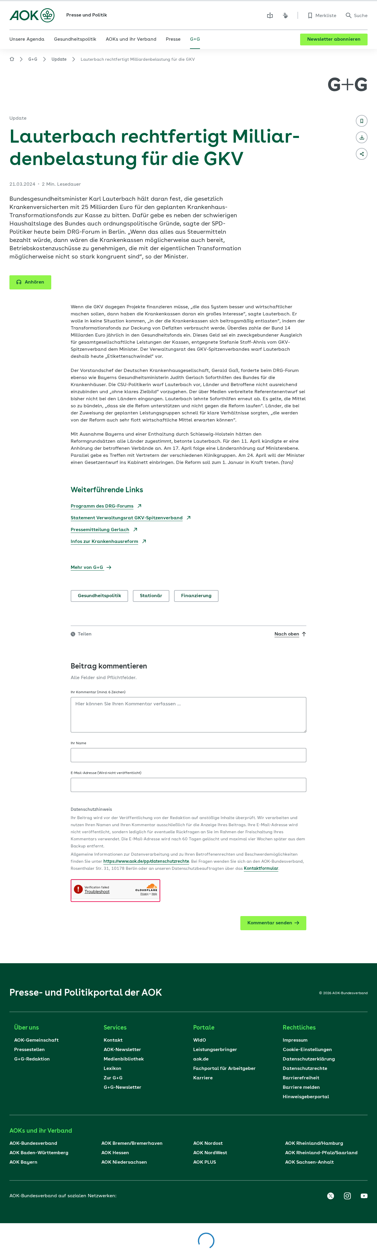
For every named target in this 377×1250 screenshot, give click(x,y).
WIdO (199, 1040)
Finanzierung (196, 596)
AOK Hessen (115, 1153)
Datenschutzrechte (305, 1068)
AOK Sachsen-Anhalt (309, 1162)
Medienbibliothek (124, 1059)
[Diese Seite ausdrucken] (362, 137)
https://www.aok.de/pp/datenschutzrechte (146, 861)
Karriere (203, 1078)
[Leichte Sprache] (270, 15)
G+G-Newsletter (122, 1087)
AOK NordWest (210, 1153)
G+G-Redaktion (32, 1059)
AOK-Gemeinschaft (36, 1040)
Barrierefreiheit (301, 1078)
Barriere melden (301, 1087)
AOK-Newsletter (122, 1050)
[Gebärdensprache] (285, 15)
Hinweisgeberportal (306, 1097)
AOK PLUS (204, 1162)
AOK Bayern (23, 1162)
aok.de (201, 1059)
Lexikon (112, 1068)
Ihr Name (78, 743)
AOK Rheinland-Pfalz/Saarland (321, 1153)
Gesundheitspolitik (99, 596)
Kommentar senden (269, 923)
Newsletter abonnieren (334, 39)
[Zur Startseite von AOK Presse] (11, 59)
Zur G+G (113, 1078)
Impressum (295, 1040)
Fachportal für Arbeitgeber (224, 1068)
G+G (32, 59)
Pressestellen (29, 1050)
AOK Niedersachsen (124, 1162)
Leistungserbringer (215, 1050)
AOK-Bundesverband (33, 1143)
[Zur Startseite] (31, 15)
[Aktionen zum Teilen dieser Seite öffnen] (362, 154)
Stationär (151, 596)
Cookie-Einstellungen (307, 1050)
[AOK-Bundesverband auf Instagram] (347, 1196)
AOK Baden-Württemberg (38, 1153)
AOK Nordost (208, 1143)
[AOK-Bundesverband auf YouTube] (364, 1196)
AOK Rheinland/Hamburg (314, 1143)
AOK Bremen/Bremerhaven (132, 1143)
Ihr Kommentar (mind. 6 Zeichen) (98, 692)
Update (59, 59)
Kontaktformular (261, 869)
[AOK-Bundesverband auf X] (330, 1196)
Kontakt (113, 1040)
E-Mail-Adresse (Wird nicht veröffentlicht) (106, 773)
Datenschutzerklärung (309, 1059)
